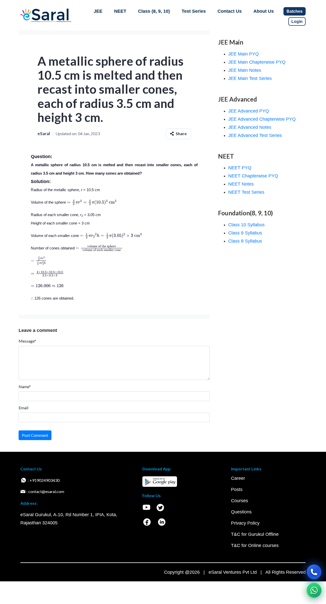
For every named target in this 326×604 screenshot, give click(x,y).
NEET (120, 11)
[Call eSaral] (314, 572)
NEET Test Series (246, 192)
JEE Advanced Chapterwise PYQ (262, 119)
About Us (263, 11)
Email (23, 407)
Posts (236, 489)
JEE (98, 11)
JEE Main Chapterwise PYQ (257, 62)
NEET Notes (241, 184)
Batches (295, 11)
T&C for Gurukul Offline (255, 534)
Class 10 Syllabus (246, 224)
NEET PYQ (239, 167)
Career (238, 478)
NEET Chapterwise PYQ (253, 175)
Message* (27, 341)
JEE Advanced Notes (249, 127)
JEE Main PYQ (243, 54)
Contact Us (230, 11)
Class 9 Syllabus (245, 232)
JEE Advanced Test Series (255, 135)
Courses (239, 500)
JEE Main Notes (244, 70)
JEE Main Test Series (250, 78)
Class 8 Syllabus (245, 241)
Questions (241, 511)
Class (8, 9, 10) (154, 11)
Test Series (194, 11)
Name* (25, 386)
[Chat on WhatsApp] (314, 590)
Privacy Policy (245, 523)
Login (297, 21)
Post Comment (35, 435)
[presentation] (92, 202)
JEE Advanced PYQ (248, 111)
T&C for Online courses (255, 545)
